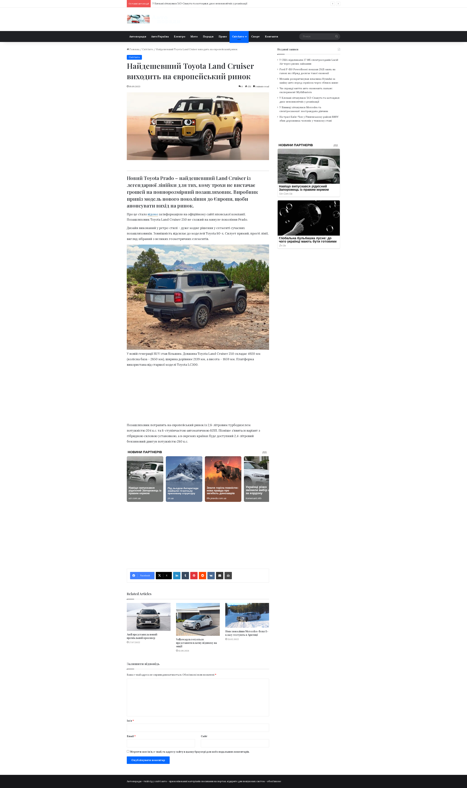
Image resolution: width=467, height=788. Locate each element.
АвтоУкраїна (160, 36)
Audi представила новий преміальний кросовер (142, 636)
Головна (134, 49)
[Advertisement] (198, 395)
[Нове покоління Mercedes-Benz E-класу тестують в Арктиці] (247, 615)
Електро (179, 36)
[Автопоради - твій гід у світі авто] (154, 19)
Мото (194, 36)
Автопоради (137, 36)
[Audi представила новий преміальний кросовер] (149, 617)
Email (131, 736)
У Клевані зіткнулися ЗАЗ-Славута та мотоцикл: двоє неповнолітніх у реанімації (200, 3)
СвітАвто (238, 36)
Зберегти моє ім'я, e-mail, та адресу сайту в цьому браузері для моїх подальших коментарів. (189, 751)
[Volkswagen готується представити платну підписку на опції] (198, 619)
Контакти (271, 36)
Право (223, 36)
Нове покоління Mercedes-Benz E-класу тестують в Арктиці (246, 633)
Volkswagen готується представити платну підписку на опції (196, 643)
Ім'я (130, 720)
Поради (208, 36)
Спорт (255, 36)
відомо (153, 214)
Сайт (204, 736)
